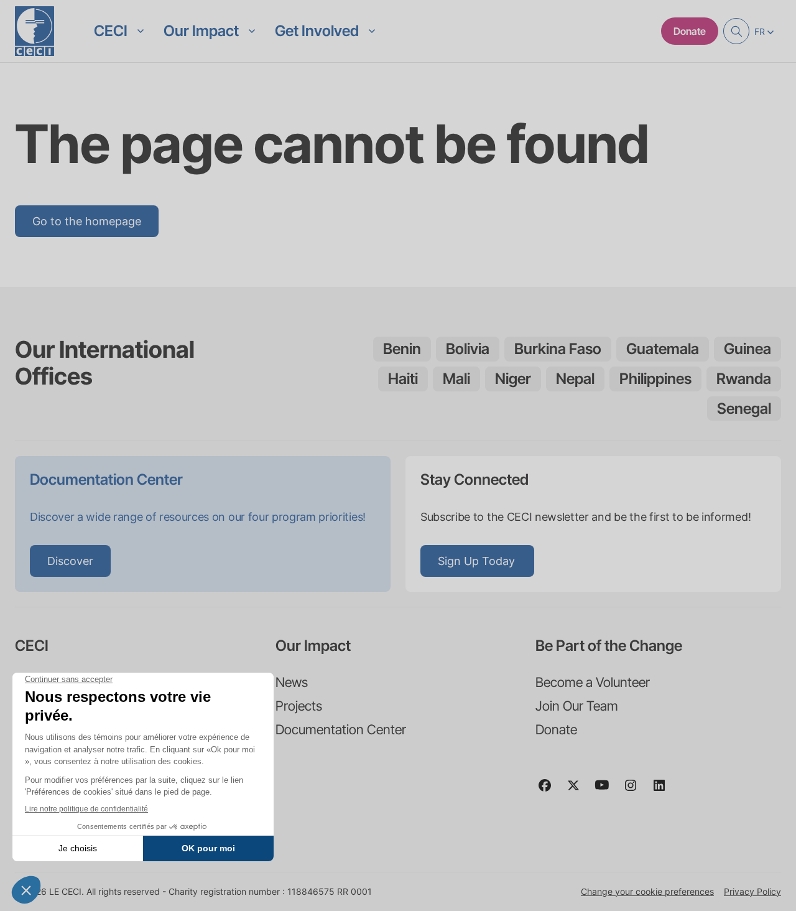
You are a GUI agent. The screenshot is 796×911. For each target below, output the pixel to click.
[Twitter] (578, 791)
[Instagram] (635, 791)
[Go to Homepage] (34, 31)
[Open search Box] (736, 31)
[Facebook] (549, 791)
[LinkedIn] (664, 791)
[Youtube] (607, 791)
